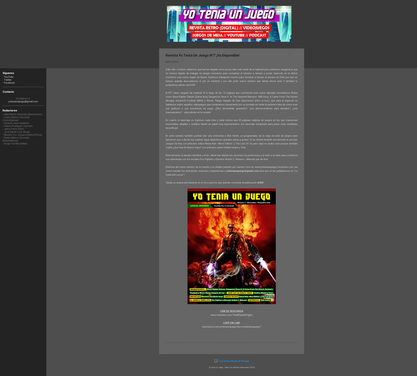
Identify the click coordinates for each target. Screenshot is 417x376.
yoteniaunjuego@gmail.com (23, 101)
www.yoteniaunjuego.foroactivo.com (274, 167)
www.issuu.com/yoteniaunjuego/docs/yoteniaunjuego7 (231, 326)
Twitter (8, 79)
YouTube (9, 76)
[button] (296, 55)
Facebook (9, 82)
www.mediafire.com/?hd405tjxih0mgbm (232, 315)
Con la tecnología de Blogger (233, 361)
